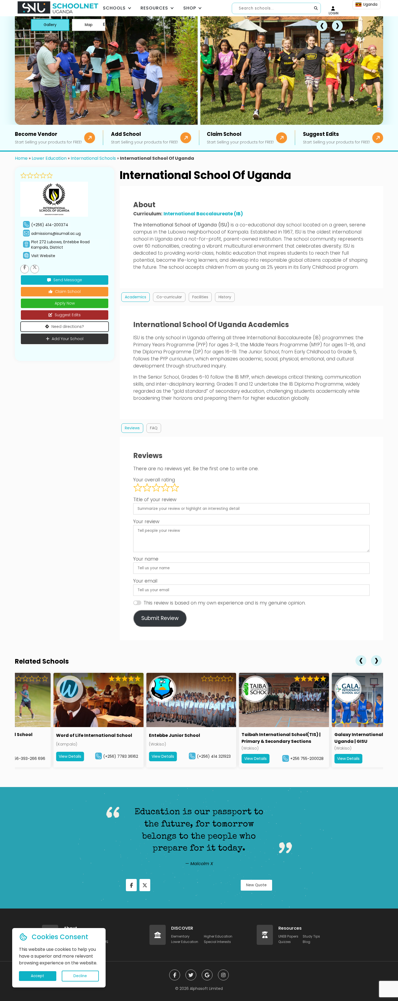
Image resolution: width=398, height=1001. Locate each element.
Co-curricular (169, 297)
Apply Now (65, 303)
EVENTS (111, 24)
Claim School (68, 291)
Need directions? (67, 326)
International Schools (93, 158)
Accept (37, 975)
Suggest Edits (68, 315)
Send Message (67, 280)
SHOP (189, 8)
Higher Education (218, 936)
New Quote (256, 885)
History (224, 297)
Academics (135, 297)
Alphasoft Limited (206, 988)
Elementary (180, 936)
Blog (306, 941)
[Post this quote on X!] (144, 885)
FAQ (154, 428)
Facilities (200, 297)
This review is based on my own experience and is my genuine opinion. (224, 603)
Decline (80, 975)
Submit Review (160, 618)
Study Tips (311, 936)
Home (21, 158)
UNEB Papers (288, 936)
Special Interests (217, 941)
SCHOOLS (114, 8)
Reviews (132, 428)
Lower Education (49, 158)
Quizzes (284, 941)
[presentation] (360, 660)
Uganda (370, 4)
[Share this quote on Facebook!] (131, 885)
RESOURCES (154, 8)
